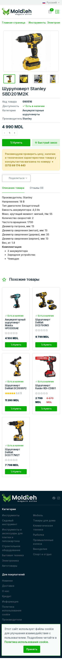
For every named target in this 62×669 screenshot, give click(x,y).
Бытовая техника (13, 555)
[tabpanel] (31, 228)
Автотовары (9, 565)
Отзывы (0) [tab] (36, 187)
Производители (12, 619)
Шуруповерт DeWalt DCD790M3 (42, 322)
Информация (10, 601)
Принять (31, 649)
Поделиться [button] (16, 178)
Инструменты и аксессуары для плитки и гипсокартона (12, 535)
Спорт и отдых (42, 554)
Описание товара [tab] (13, 187)
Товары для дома (44, 520)
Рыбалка (38, 534)
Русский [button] (52, 2)
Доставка (8, 585)
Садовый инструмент (9, 522)
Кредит (6, 596)
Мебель (38, 515)
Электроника (10, 560)
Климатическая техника (43, 527)
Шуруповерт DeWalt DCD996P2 (16, 387)
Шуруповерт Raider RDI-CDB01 (45, 387)
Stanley (27, 118)
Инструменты (10, 515)
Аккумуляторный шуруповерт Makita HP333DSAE (15, 324)
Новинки (7, 580)
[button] (50, 11)
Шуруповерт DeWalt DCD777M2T (12, 452)
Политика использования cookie (11, 610)
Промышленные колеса (43, 542)
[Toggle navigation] (57, 11)
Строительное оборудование (11, 548)
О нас (5, 591)
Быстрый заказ (47, 142)
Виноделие (40, 548)
